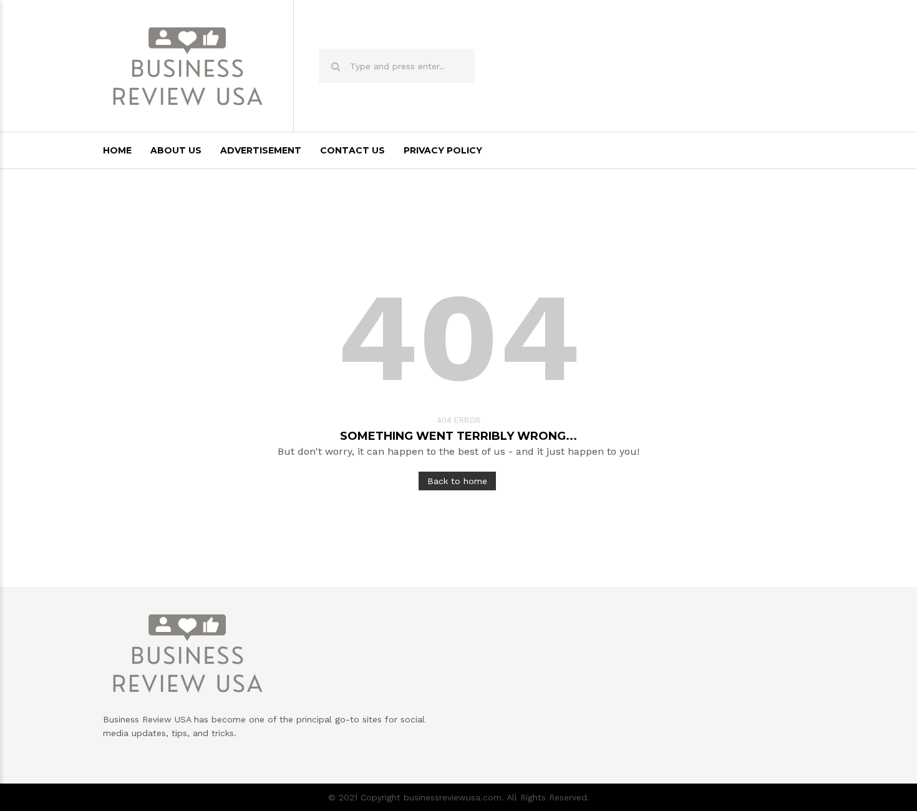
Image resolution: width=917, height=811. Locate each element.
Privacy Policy (443, 150)
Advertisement (260, 150)
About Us (175, 150)
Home (117, 150)
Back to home (457, 481)
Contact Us (352, 150)
